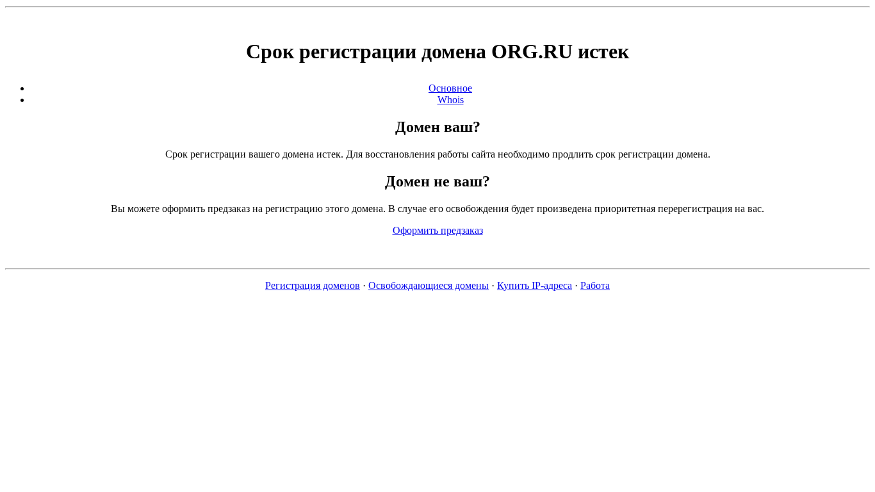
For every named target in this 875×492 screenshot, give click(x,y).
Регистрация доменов (312, 285)
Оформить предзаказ (438, 230)
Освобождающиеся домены (428, 285)
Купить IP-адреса (534, 285)
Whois (451, 99)
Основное (450, 88)
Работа (595, 285)
